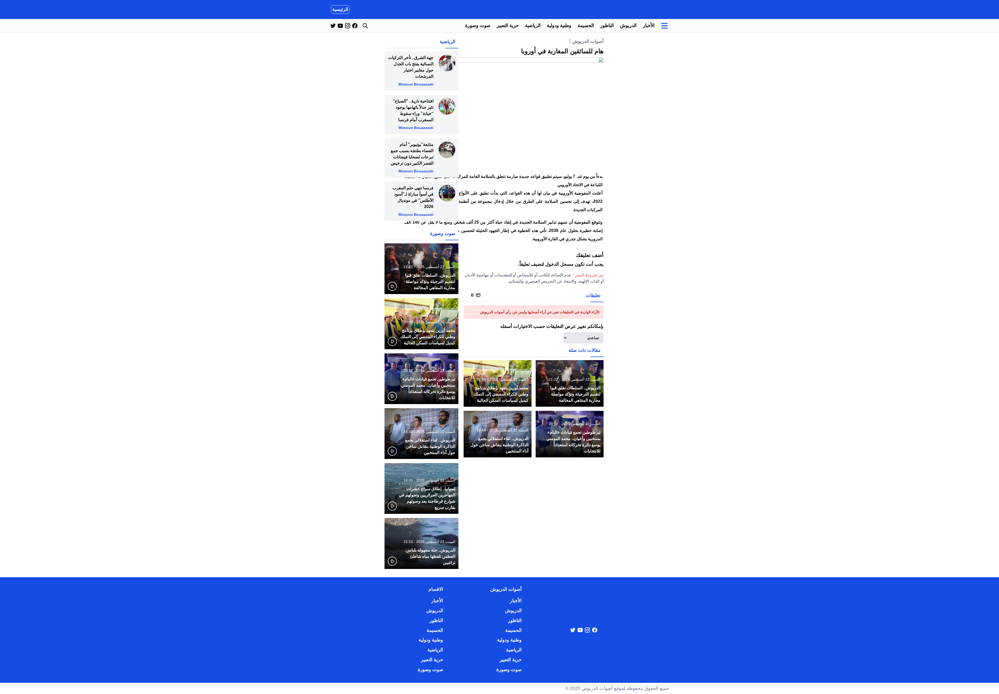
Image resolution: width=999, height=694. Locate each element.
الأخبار (649, 25)
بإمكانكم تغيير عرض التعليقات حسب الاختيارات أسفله (552, 326)
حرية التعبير (508, 25)
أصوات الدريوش (588, 41)
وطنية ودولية (559, 25)
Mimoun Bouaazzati (416, 84)
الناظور (607, 25)
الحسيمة (586, 25)
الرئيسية (340, 9)
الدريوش (628, 25)
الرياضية (533, 25)
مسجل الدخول (559, 264)
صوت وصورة (477, 25)
